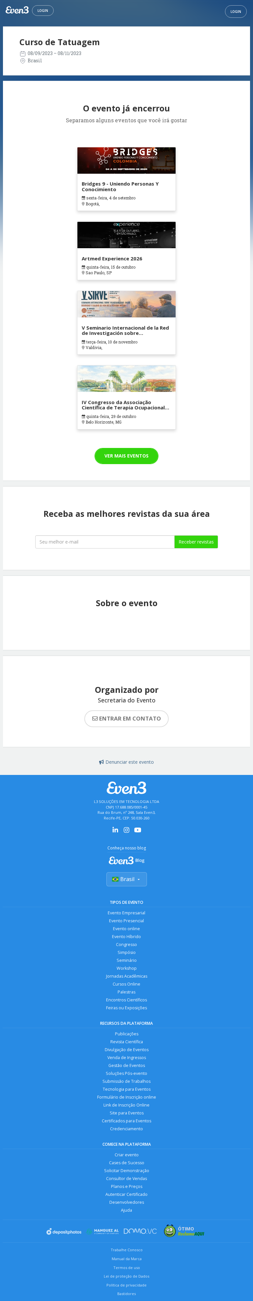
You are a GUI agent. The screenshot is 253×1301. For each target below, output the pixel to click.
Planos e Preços (126, 1186)
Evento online (126, 928)
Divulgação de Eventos (127, 1049)
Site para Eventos (127, 1113)
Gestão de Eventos (126, 1065)
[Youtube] (138, 832)
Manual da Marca (127, 1258)
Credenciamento (126, 1129)
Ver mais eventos (126, 456)
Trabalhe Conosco (127, 1249)
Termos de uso (126, 1267)
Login (43, 10)
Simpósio (127, 952)
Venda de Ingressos (126, 1057)
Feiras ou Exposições (126, 1008)
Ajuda (126, 1210)
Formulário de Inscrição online (126, 1097)
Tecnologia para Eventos (127, 1089)
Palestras (126, 992)
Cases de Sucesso (126, 1163)
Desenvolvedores (126, 1202)
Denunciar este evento (129, 762)
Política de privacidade (126, 1285)
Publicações (126, 1034)
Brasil (127, 879)
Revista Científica (126, 1042)
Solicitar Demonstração (126, 1170)
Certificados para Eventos (126, 1121)
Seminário (127, 960)
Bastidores (126, 1293)
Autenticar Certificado (126, 1194)
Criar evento (127, 1155)
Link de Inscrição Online (126, 1105)
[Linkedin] (115, 832)
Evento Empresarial (126, 913)
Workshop (127, 968)
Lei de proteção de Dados (126, 1276)
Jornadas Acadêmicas (126, 976)
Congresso (126, 944)
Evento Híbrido (126, 936)
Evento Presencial (126, 921)
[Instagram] (126, 832)
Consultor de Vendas (126, 1178)
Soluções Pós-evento (126, 1073)
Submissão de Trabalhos (126, 1081)
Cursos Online (126, 984)
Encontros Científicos (126, 1000)
